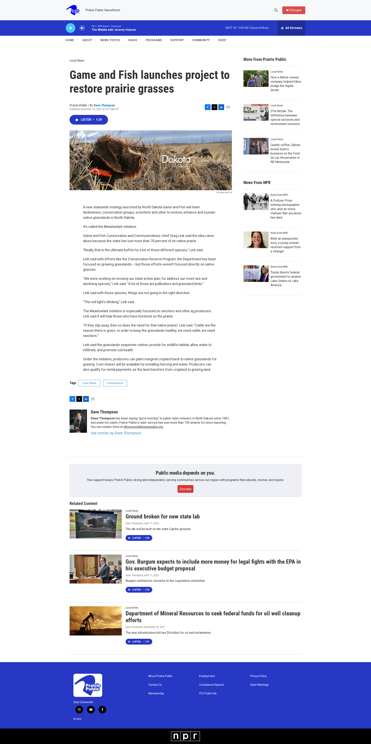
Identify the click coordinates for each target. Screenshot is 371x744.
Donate (295, 10)
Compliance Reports (211, 684)
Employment (207, 676)
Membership (156, 693)
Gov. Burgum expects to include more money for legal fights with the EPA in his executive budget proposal (213, 565)
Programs (154, 40)
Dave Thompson (104, 105)
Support (177, 40)
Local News (77, 60)
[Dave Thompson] (78, 421)
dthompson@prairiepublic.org (143, 427)
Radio (132, 40)
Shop (222, 40)
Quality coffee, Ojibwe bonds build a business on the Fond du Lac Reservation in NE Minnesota (285, 153)
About (87, 40)
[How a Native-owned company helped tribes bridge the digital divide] (256, 78)
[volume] (82, 28)
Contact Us (155, 684)
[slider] (88, 28)
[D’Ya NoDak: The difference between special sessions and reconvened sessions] (256, 112)
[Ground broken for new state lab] (96, 523)
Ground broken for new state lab (163, 516)
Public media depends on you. (185, 473)
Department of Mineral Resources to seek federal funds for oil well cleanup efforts (213, 617)
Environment (115, 383)
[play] (70, 28)
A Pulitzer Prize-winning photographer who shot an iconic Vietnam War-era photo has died (286, 209)
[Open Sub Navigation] (77, 40)
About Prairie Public (160, 676)
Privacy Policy (258, 676)
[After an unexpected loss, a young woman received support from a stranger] (256, 240)
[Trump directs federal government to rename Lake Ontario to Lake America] (256, 273)
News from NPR (279, 194)
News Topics (110, 40)
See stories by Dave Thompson (116, 433)
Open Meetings (259, 684)
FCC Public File (208, 693)
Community (201, 40)
